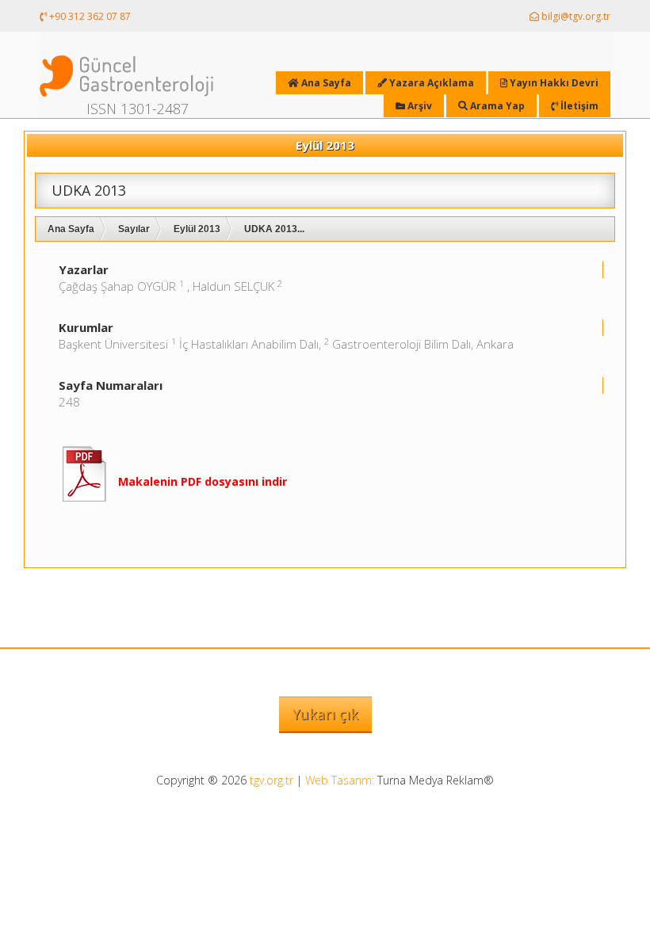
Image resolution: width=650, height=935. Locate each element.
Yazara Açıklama (430, 83)
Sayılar (134, 229)
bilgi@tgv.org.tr (574, 16)
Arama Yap (496, 106)
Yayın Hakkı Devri (552, 83)
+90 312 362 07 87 (89, 16)
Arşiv (418, 106)
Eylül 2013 (197, 229)
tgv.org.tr (271, 780)
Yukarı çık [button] (325, 713)
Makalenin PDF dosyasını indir (202, 481)
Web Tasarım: (339, 780)
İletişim (578, 106)
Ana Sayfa (71, 229)
